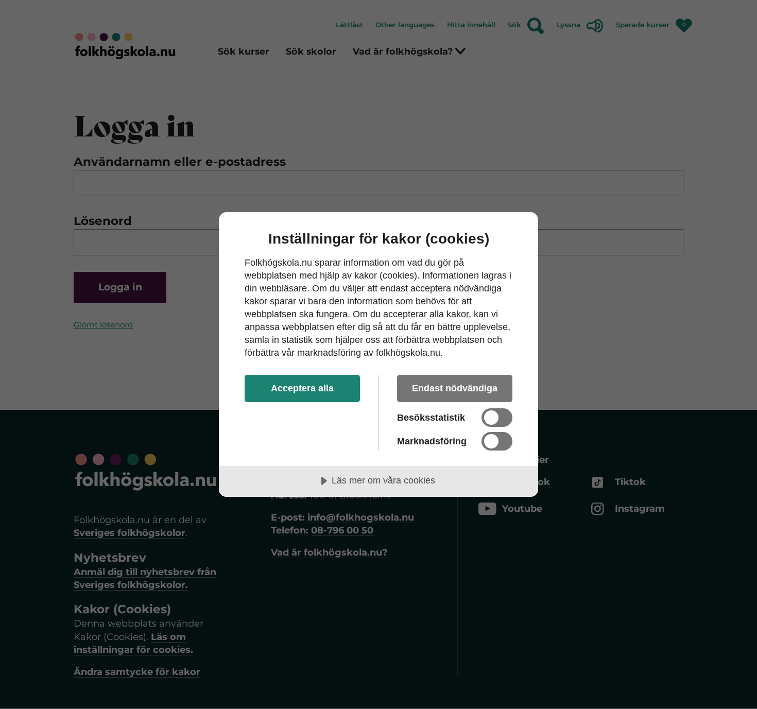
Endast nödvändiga (454, 388)
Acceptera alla (302, 388)
